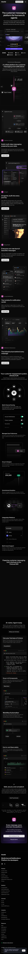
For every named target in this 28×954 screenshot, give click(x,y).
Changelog (3, 929)
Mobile (2, 902)
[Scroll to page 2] (14, 615)
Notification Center (5, 894)
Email (2, 900)
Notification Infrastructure (6, 879)
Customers (3, 930)
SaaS (2, 914)
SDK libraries (4, 937)
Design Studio (4, 872)
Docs (2, 939)
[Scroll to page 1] (12, 615)
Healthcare (3, 912)
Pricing (2, 881)
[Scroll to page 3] (15, 615)
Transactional (4, 887)
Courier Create (4, 876)
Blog (2, 925)
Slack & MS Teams (5, 906)
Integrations (3, 936)
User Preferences (5, 877)
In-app (2, 904)
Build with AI (3, 927)
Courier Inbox (4, 870)
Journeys (3, 874)
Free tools (3, 932)
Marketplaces (4, 917)
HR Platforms (4, 915)
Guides (2, 934)
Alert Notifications (5, 889)
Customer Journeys (5, 891)
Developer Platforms (5, 919)
